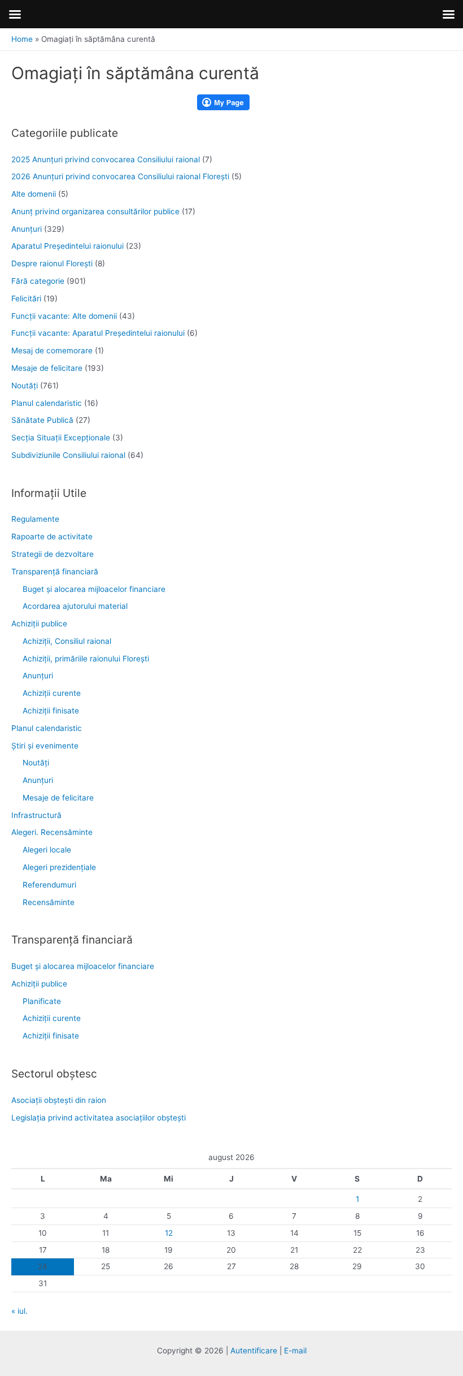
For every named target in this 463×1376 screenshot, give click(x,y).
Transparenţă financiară (54, 571)
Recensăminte (49, 902)
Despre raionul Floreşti (52, 263)
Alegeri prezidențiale (59, 867)
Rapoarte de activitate (52, 536)
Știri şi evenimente (44, 745)
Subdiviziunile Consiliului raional (68, 455)
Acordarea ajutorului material (75, 606)
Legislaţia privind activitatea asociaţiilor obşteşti (98, 1117)
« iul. (19, 1311)
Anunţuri (26, 228)
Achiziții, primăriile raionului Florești (86, 658)
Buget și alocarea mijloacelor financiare (94, 589)
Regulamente (35, 518)
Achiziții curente (52, 693)
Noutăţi (24, 385)
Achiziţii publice (39, 623)
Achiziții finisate (51, 710)
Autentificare (253, 1350)
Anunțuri (38, 675)
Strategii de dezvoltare (52, 554)
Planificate (42, 1001)
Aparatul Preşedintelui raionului (67, 245)
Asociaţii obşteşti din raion (58, 1100)
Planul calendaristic (46, 403)
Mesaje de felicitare (46, 368)
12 (169, 1232)
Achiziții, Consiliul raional (67, 641)
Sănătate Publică (42, 420)
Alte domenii (33, 193)
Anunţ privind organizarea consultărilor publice (95, 211)
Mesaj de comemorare (52, 350)
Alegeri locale (47, 849)
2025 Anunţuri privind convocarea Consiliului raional (105, 159)
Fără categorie (37, 280)
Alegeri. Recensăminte (52, 832)
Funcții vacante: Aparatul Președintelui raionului (98, 332)
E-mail (295, 1350)
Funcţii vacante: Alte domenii (64, 316)
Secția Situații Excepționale (60, 437)
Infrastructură (36, 815)
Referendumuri (49, 884)
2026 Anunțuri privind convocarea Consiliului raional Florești (120, 176)
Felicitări (26, 298)
